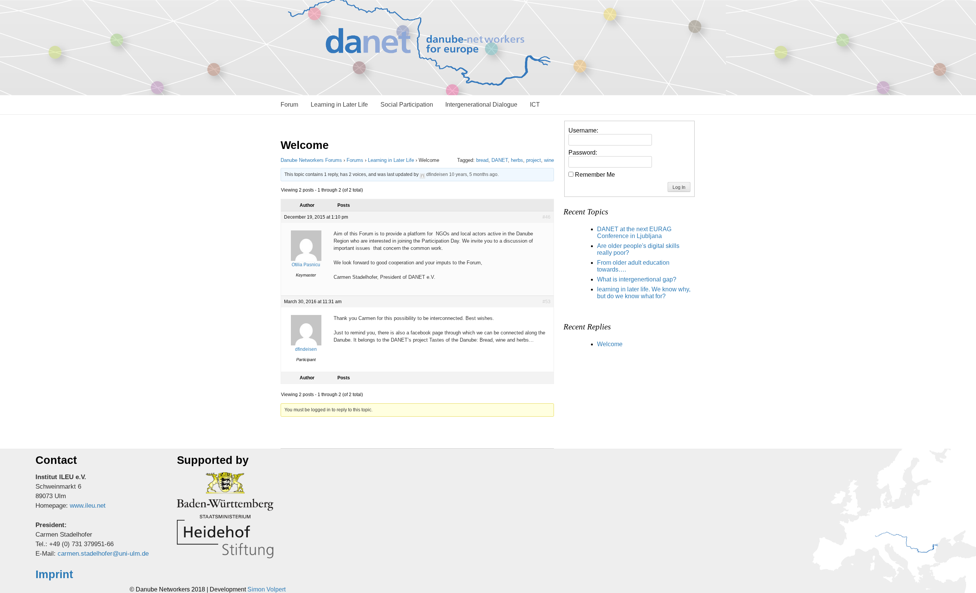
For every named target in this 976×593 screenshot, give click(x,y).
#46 (547, 217)
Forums (355, 160)
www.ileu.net (88, 505)
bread (482, 160)
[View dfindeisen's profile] (422, 174)
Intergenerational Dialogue (481, 104)
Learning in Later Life (339, 104)
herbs (517, 160)
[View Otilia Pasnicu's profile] (306, 259)
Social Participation (406, 104)
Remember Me (595, 174)
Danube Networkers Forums (311, 160)
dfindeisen (437, 174)
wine (549, 160)
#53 (547, 301)
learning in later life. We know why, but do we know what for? (643, 292)
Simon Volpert (266, 589)
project (533, 160)
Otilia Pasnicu (306, 264)
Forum (289, 104)
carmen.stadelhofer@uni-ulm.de (103, 553)
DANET (499, 160)
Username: (583, 130)
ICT (535, 104)
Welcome (610, 344)
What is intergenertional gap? (636, 279)
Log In (679, 187)
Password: (582, 152)
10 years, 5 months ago (473, 174)
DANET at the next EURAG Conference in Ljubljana (634, 232)
